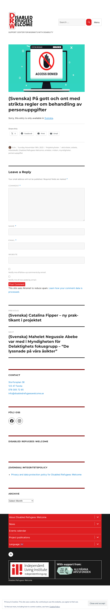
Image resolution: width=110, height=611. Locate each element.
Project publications (19, 537)
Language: (15, 544)
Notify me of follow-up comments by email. (27, 272)
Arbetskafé (13, 150)
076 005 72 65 (16, 389)
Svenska (49, 118)
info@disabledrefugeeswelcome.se (26, 393)
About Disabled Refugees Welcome (27, 517)
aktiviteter (65, 147)
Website (13, 254)
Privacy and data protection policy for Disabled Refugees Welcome (46, 474)
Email (12, 240)
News (12, 524)
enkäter (48, 150)
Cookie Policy (55, 607)
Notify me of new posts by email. (22, 280)
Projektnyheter (52, 147)
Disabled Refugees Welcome (31, 150)
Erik (14, 147)
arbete (74, 147)
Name (12, 226)
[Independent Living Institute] (29, 569)
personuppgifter (15, 153)
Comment (14, 186)
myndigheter (65, 150)
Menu (97, 22)
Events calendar (17, 530)
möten (55, 150)
